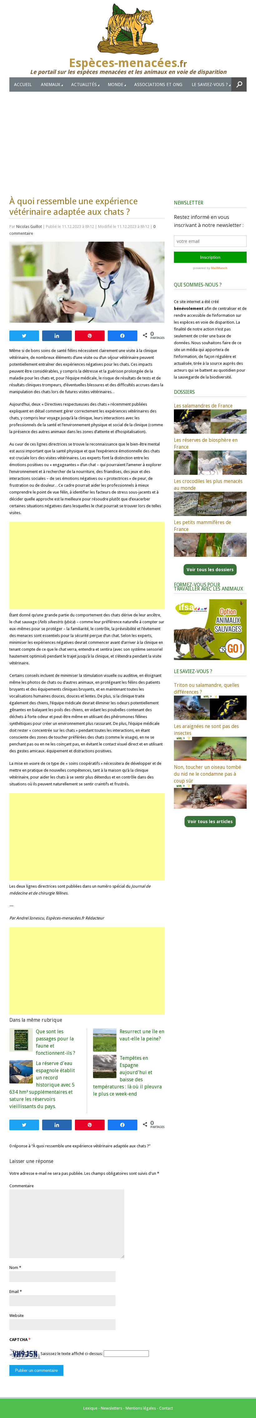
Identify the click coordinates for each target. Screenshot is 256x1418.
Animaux (50, 84)
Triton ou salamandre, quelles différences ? (206, 688)
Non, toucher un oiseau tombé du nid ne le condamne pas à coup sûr (207, 774)
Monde (115, 84)
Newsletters (111, 1408)
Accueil (23, 84)
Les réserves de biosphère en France (206, 443)
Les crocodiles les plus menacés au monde (208, 484)
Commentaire (21, 1186)
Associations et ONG (158, 84)
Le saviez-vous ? (210, 84)
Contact (166, 1408)
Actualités (84, 84)
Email (14, 1291)
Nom (13, 1267)
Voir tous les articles (210, 821)
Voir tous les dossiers (210, 569)
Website (16, 1315)
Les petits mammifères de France (202, 525)
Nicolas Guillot (29, 226)
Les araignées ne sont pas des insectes (206, 729)
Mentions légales (141, 1408)
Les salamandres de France (203, 406)
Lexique (90, 1408)
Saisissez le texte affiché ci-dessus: (72, 1353)
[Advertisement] (128, 138)
